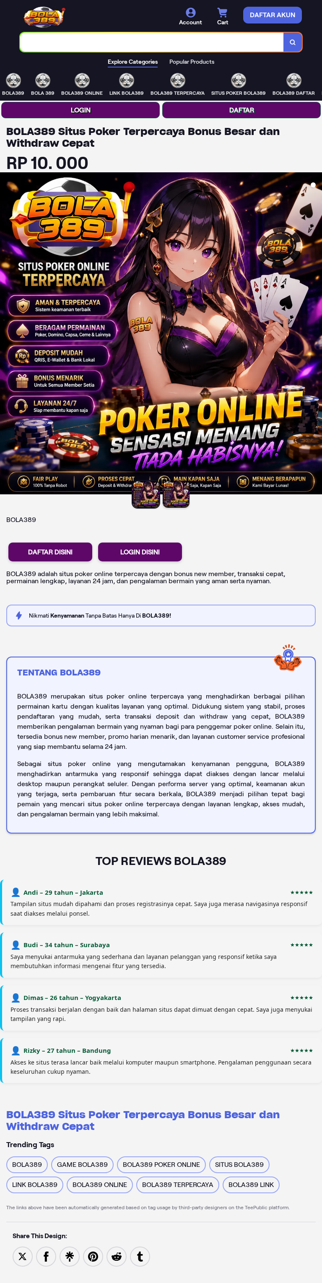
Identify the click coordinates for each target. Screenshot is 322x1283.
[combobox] (152, 42)
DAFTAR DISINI (50, 552)
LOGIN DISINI (140, 552)
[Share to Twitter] (23, 1256)
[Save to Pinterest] (93, 1256)
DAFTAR (241, 110)
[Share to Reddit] (116, 1256)
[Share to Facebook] (46, 1256)
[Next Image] (315, 334)
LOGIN (81, 110)
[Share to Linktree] (70, 1256)
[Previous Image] (6, 334)
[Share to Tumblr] (140, 1256)
